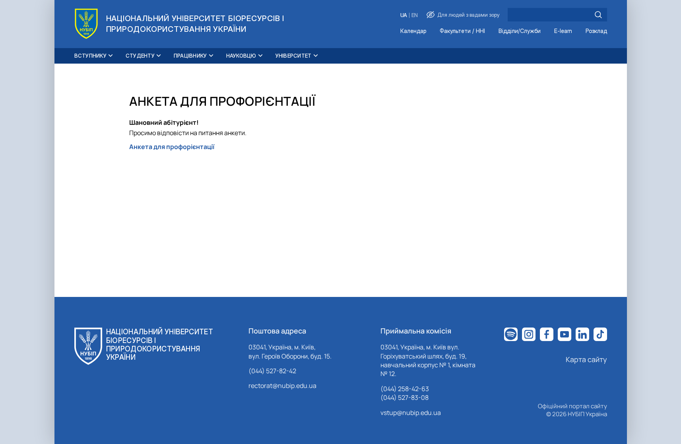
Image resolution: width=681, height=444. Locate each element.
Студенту (140, 55)
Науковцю (241, 55)
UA (403, 15)
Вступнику (90, 55)
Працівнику (190, 55)
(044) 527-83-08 (404, 397)
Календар (413, 31)
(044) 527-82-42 (272, 370)
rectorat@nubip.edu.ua (282, 385)
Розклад (596, 31)
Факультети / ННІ (462, 31)
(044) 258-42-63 (404, 388)
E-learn (563, 31)
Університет (294, 55)
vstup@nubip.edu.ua (410, 412)
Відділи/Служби (520, 31)
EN (414, 15)
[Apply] (598, 14)
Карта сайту (586, 359)
